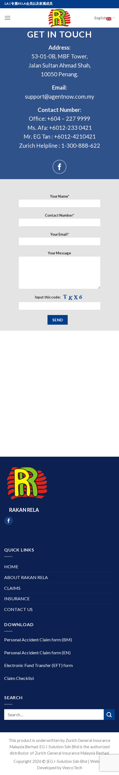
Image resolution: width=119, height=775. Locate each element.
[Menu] (7, 18)
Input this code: (48, 297)
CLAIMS (12, 588)
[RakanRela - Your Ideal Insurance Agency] (59, 18)
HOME (11, 566)
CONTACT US (18, 609)
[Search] (109, 714)
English (100, 18)
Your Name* (59, 196)
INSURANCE (17, 598)
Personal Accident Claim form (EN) (37, 652)
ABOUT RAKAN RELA (26, 577)
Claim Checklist (19, 678)
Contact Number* (59, 215)
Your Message (59, 253)
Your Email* (59, 234)
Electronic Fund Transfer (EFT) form (38, 665)
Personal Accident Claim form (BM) (38, 639)
